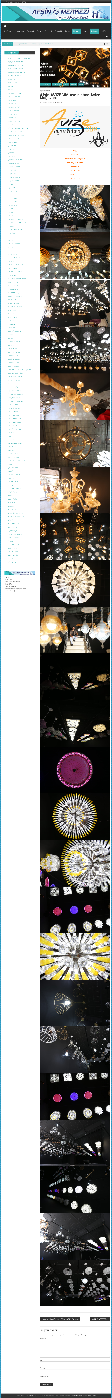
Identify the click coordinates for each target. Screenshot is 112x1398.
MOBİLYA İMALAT (14, 359)
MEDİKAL (11, 345)
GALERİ (10, 240)
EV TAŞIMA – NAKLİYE (15, 219)
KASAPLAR (12, 300)
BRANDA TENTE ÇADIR (16, 135)
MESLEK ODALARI (14, 352)
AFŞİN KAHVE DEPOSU (99, 1319)
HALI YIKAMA (12, 268)
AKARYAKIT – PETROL (15, 65)
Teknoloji (48, 31)
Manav (10, 335)
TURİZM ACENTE (14, 524)
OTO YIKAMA (12, 426)
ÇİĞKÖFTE (11, 156)
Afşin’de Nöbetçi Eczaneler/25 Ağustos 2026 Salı (34, 44)
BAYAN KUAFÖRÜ (14, 107)
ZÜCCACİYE (12, 562)
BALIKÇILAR (12, 100)
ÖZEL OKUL (12, 440)
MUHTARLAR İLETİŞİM (15, 373)
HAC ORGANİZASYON (15, 265)
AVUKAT (11, 86)
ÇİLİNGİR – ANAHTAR (15, 160)
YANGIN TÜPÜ (13, 552)
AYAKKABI (11, 90)
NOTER (10, 384)
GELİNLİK (11, 247)
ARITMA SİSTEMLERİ (15, 76)
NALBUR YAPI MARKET (16, 377)
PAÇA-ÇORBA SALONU (16, 443)
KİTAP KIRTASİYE (14, 303)
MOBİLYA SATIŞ (13, 363)
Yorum (43, 1339)
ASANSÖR (11, 79)
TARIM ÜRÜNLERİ (14, 499)
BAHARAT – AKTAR (14, 93)
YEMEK (10, 559)
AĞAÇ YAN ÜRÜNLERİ (15, 62)
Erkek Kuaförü (13, 216)
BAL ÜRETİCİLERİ (14, 97)
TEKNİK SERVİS (13, 503)
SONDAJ (11, 485)
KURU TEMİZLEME (14, 310)
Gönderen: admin (46, 102)
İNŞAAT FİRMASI (13, 286)
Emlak (67, 31)
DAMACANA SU (13, 163)
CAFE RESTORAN (14, 139)
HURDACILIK (12, 275)
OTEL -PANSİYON (14, 412)
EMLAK (10, 209)
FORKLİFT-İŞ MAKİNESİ (16, 230)
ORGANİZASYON (14, 408)
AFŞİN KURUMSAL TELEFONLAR (19, 58)
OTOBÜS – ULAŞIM (14, 429)
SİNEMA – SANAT (14, 482)
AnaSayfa (7, 31)
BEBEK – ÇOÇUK (13, 111)
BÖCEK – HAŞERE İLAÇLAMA (18, 128)
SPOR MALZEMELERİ (15, 489)
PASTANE (11, 450)
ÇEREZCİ (11, 149)
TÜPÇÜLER (12, 520)
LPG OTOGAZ (12, 328)
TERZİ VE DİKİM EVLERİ (16, 517)
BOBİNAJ (11, 125)
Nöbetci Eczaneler (14, 380)
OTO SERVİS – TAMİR (15, 419)
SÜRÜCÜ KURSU (13, 492)
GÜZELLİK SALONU (14, 258)
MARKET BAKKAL (14, 342)
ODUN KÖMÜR (13, 387)
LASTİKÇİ (11, 321)
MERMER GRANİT (14, 349)
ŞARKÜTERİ (12, 471)
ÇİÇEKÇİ (11, 153)
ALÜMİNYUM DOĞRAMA (16, 69)
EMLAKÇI (11, 212)
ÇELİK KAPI (12, 146)
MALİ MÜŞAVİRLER (14, 331)
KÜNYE (103, 31)
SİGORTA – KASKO (14, 475)
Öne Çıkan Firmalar (14, 398)
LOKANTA (11, 324)
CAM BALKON (13, 142)
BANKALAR (12, 104)
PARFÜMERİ (12, 447)
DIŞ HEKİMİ (12, 170)
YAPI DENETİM (13, 555)
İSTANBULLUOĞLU (14, 293)
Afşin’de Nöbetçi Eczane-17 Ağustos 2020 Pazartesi (61, 1319)
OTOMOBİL (12, 433)
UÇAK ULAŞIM (13, 531)
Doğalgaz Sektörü (14, 177)
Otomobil (58, 31)
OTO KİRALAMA (13, 415)
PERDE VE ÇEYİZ (13, 454)
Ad (41, 1360)
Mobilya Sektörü (13, 366)
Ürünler (85, 31)
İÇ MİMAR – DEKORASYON (17, 279)
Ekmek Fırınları (13, 191)
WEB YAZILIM (12, 548)
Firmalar (76, 31)
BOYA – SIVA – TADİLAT (16, 132)
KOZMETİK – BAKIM (15, 307)
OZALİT (10, 436)
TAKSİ (10, 496)
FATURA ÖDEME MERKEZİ (17, 223)
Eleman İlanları (13, 205)
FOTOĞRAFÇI (12, 233)
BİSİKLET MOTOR (14, 121)
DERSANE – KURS (14, 167)
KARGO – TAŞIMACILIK (16, 296)
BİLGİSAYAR (12, 118)
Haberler (94, 31)
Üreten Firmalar (13, 538)
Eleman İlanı (19, 31)
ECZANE (11, 184)
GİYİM (10, 251)
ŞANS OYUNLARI (13, 468)
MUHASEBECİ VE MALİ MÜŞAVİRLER (20, 370)
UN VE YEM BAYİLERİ (15, 534)
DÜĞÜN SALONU (13, 181)
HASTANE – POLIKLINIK (16, 272)
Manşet (81, 84)
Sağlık (39, 31)
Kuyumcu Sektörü (14, 317)
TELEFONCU (12, 510)
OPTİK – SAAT (13, 405)
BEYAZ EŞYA (12, 114)
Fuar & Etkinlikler (13, 237)
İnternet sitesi (44, 1376)
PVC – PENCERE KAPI (15, 457)
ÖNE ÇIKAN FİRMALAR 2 (16, 394)
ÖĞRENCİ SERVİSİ (14, 391)
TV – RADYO (12, 527)
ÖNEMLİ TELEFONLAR (15, 401)
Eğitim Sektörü (13, 188)
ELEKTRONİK (57, 84)
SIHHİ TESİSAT (13, 478)
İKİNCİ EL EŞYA (13, 282)
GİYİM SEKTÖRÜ (13, 254)
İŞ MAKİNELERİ (13, 289)
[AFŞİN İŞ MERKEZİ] (5, 26)
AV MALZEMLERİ (13, 83)
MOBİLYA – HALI (13, 356)
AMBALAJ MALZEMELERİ (16, 72)
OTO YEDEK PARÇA (14, 422)
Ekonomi (30, 31)
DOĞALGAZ (12, 174)
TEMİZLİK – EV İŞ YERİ (16, 513)
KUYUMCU (11, 314)
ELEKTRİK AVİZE (45, 84)
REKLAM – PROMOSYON (16, 461)
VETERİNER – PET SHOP (16, 545)
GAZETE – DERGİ (14, 244)
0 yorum (59, 102)
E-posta (43, 1368)
